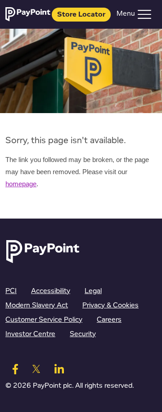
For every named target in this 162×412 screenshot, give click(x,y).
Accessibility (50, 291)
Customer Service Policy (43, 320)
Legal (93, 291)
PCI (11, 291)
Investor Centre (30, 334)
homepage (20, 184)
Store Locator (81, 14)
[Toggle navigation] (144, 14)
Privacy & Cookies (110, 305)
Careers (109, 320)
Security (83, 334)
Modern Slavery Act (36, 305)
